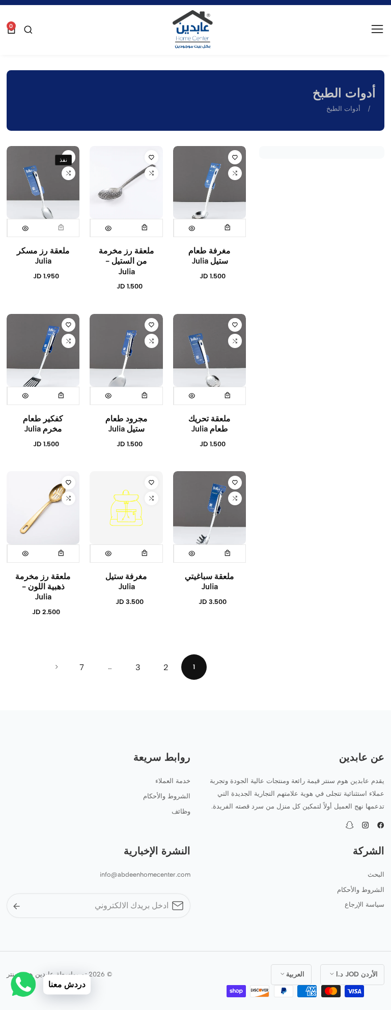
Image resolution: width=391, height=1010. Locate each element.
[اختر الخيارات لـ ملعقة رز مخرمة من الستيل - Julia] (144, 228)
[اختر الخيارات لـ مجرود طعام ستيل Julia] (144, 396)
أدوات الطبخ (343, 108)
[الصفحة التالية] (56, 667)
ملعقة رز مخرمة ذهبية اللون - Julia (43, 586)
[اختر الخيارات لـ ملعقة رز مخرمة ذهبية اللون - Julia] (61, 553)
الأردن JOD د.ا (356, 974)
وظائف (181, 811)
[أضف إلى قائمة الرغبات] (235, 157)
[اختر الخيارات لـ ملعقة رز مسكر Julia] (61, 228)
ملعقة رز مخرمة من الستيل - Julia (126, 261)
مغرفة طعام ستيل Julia (209, 256)
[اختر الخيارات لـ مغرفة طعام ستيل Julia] (228, 228)
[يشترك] (16, 905)
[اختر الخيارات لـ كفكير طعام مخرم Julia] (61, 396)
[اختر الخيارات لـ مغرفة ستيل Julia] (144, 553)
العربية (294, 974)
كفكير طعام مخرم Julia (43, 424)
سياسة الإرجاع (364, 904)
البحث (376, 874)
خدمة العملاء (172, 781)
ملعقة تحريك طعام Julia (209, 424)
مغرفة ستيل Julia (126, 581)
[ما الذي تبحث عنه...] (27, 29)
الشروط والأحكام (166, 796)
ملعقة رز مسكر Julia (43, 256)
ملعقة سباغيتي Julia (209, 581)
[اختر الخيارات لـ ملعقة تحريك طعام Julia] (228, 396)
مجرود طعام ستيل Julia (126, 424)
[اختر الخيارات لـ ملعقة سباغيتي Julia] (228, 553)
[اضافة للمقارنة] (235, 173)
